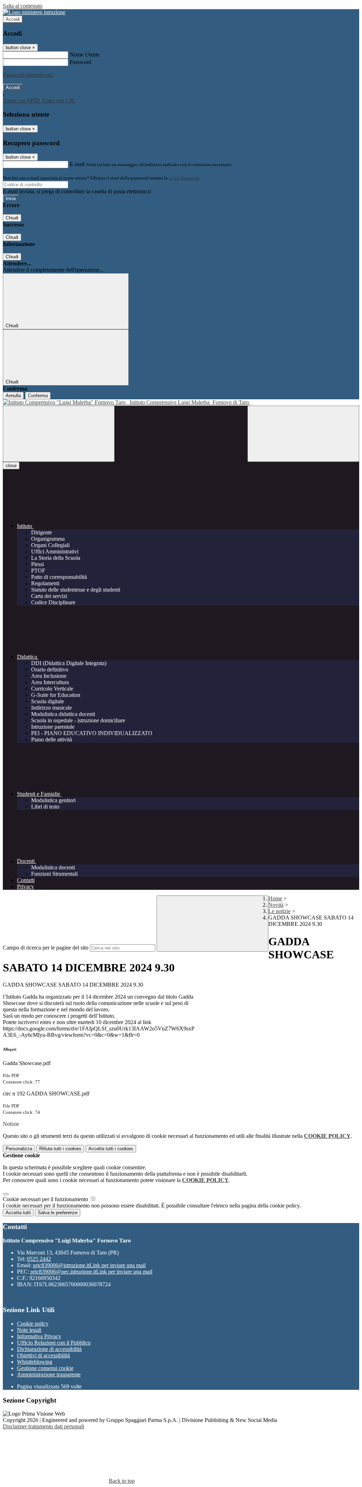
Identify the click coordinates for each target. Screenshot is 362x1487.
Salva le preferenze (57, 1212)
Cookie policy (32, 1324)
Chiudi (12, 218)
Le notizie (279, 911)
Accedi (13, 19)
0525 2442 (39, 1259)
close (11, 465)
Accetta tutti (110, 1148)
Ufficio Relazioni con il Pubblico (53, 1343)
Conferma (38, 395)
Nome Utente (85, 55)
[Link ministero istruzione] (34, 12)
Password (80, 62)
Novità (276, 905)
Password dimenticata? (28, 75)
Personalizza (19, 1148)
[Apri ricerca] (303, 434)
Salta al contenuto (22, 6)
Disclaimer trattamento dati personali (43, 1426)
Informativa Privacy (39, 1336)
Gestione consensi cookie (45, 1368)
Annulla (13, 395)
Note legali (29, 1330)
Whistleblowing (34, 1362)
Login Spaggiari (184, 178)
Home (275, 898)
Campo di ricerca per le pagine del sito (45, 948)
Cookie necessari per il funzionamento (46, 1199)
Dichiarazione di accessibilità (49, 1349)
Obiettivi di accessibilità (43, 1355)
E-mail (77, 164)
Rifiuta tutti (60, 1148)
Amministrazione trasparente (49, 1374)
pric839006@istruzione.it (89, 1265)
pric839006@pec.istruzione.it (91, 1272)
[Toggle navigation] (59, 434)
